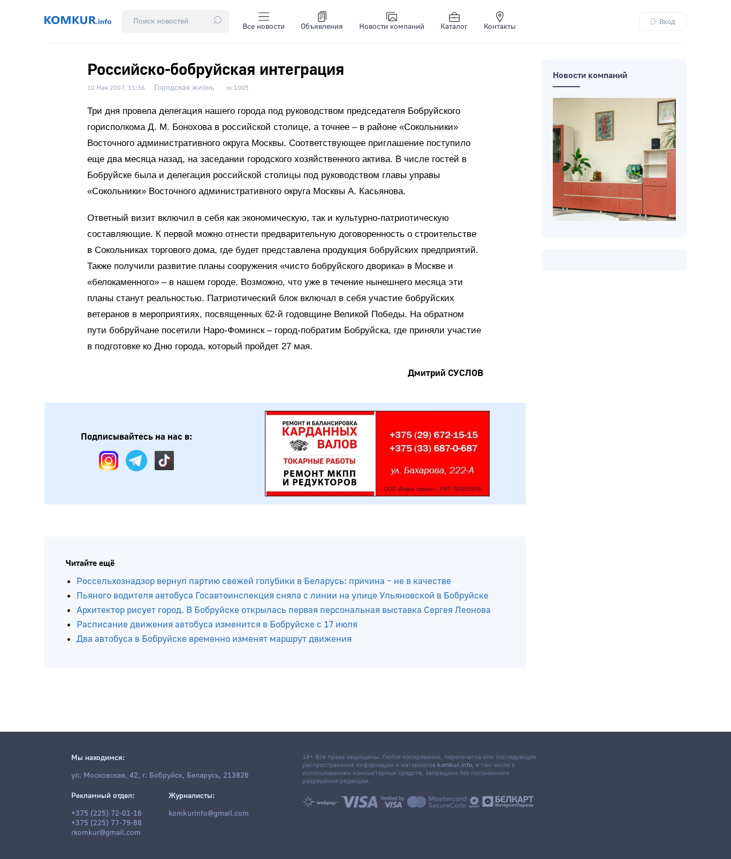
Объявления (322, 27)
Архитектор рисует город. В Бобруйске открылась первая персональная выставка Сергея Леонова (284, 610)
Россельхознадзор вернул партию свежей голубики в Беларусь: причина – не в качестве (264, 581)
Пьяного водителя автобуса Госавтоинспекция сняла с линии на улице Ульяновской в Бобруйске (283, 595)
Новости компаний (391, 27)
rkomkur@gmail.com (106, 833)
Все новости (263, 27)
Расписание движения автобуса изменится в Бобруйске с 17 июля (217, 624)
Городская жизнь (184, 88)
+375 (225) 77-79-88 (106, 823)
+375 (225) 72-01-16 (106, 813)
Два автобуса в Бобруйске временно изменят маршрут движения (214, 639)
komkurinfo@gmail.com (209, 813)
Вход (667, 21)
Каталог (454, 27)
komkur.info (454, 765)
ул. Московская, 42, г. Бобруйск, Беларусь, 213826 (160, 775)
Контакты (500, 27)
